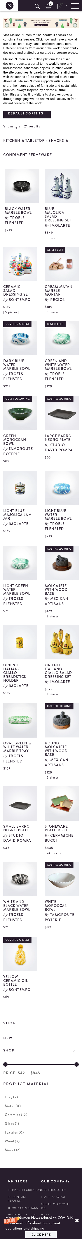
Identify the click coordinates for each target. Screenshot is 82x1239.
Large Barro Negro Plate (58, 437)
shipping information (24, 1190)
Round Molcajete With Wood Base (56, 749)
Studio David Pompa (59, 447)
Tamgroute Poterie (18, 451)
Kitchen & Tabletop (24, 140)
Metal (13, 1105)
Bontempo (20, 299)
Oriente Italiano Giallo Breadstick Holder (14, 673)
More (13, 1149)
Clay (11, 1097)
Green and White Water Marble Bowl (58, 364)
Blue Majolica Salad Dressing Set (58, 214)
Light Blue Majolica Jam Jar (17, 514)
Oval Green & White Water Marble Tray (17, 747)
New (8, 1038)
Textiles (14, 1132)
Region (58, 299)
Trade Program (53, 1197)
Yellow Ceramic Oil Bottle (15, 980)
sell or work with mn (55, 1206)
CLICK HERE (41, 1234)
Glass (12, 1123)
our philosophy (53, 1190)
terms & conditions (23, 1208)
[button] (41, 1227)
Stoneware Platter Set (56, 828)
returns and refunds (18, 1199)
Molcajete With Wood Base (56, 589)
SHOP (9, 1050)
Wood (12, 1141)
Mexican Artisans (56, 601)
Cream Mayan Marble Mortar (59, 290)
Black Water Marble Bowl (18, 210)
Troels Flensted (15, 220)
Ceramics (16, 1114)
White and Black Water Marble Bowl (16, 905)
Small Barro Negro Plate (16, 828)
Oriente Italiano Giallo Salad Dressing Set (58, 671)
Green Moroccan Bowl (14, 439)
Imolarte (60, 225)
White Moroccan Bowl (56, 905)
